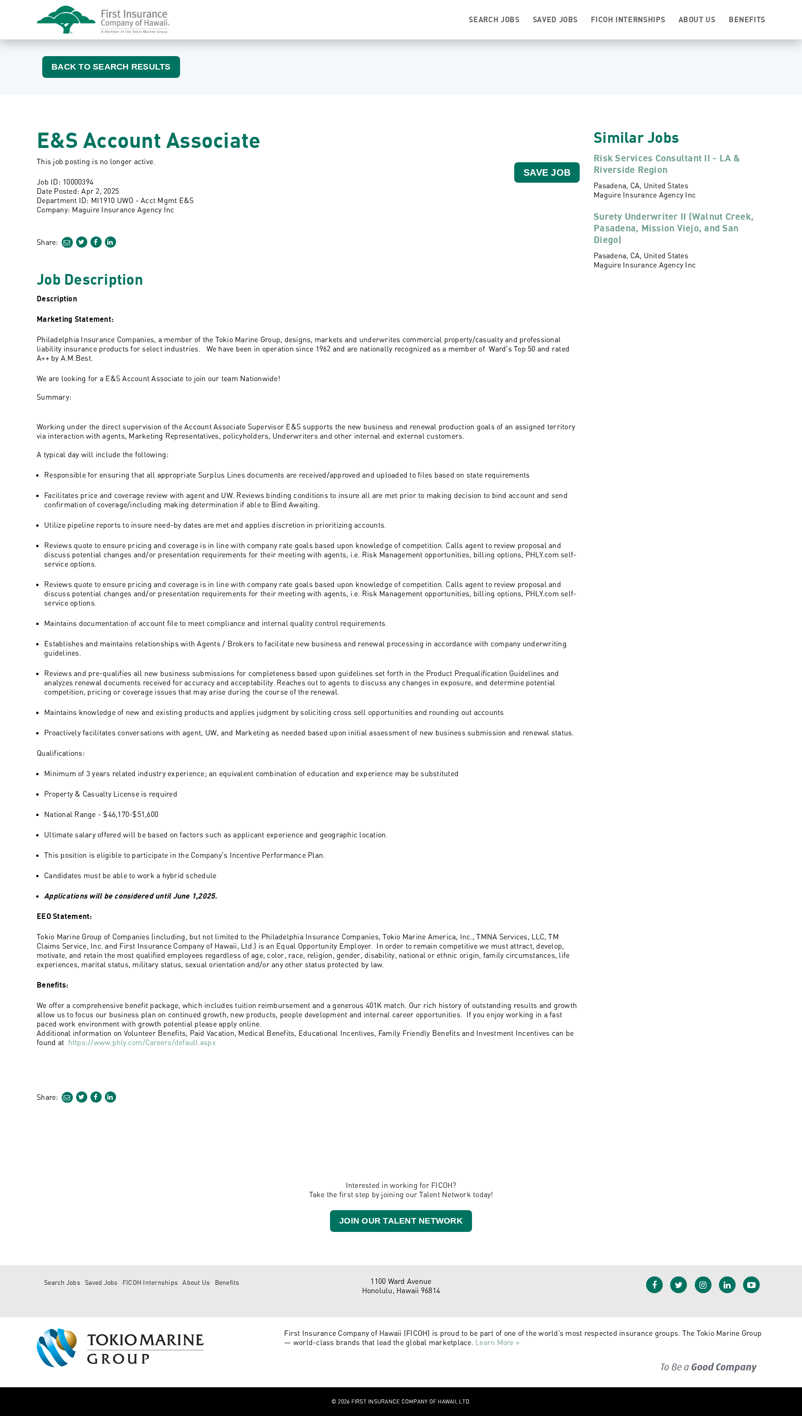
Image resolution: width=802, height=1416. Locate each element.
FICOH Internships (628, 19)
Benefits (747, 19)
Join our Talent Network (401, 1220)
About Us (697, 19)
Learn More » (497, 1342)
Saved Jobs (555, 19)
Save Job (547, 172)
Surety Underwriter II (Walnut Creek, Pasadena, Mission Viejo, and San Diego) (674, 227)
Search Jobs (494, 19)
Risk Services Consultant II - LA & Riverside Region (667, 163)
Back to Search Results (111, 66)
